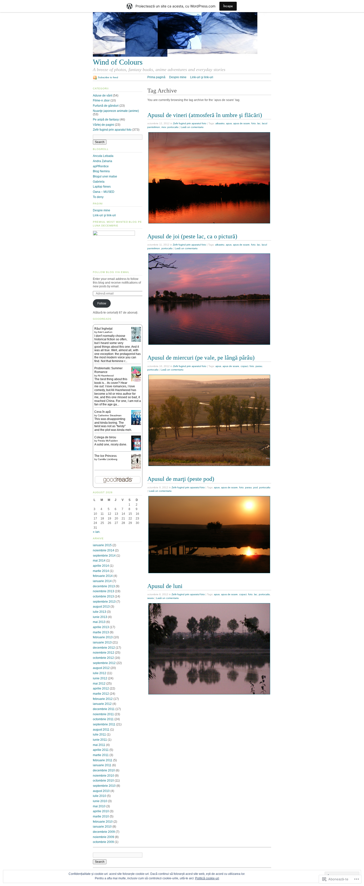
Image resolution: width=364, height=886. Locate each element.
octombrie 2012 (103, 658)
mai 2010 (99, 806)
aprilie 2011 (101, 750)
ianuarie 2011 (102, 765)
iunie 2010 (100, 801)
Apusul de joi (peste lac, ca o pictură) (192, 236)
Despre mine (177, 77)
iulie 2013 (99, 612)
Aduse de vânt (102, 95)
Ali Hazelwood (106, 375)
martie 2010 (101, 816)
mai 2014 (99, 560)
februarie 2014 (103, 576)
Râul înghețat (103, 328)
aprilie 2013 (101, 627)
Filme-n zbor (101, 100)
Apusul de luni (164, 586)
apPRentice (101, 166)
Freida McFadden (108, 440)
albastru (220, 123)
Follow (101, 303)
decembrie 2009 (104, 832)
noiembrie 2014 (103, 550)
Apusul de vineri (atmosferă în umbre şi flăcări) (204, 115)
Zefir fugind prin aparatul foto (189, 123)
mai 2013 (99, 622)
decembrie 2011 (104, 709)
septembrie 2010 (104, 786)
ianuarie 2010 (102, 826)
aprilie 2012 (101, 688)
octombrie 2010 (103, 780)
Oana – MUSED (103, 192)
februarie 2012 (103, 699)
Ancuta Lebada (103, 156)
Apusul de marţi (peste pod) (180, 478)
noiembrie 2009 (103, 837)
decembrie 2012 (104, 647)
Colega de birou (105, 437)
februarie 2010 (103, 821)
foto (253, 123)
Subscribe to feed (108, 77)
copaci (244, 366)
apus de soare (241, 123)
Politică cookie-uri (207, 878)
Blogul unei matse (105, 176)
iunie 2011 (100, 739)
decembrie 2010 (104, 770)
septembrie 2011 (104, 724)
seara (150, 598)
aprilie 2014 (101, 565)
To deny (98, 197)
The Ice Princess (105, 456)
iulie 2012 (99, 673)
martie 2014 (101, 571)
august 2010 (101, 791)
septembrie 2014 (104, 555)
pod (255, 487)
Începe (228, 6)
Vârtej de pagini (103, 124)
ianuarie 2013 (102, 642)
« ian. (96, 532)
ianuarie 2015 (102, 545)
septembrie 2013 (104, 601)
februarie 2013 (103, 637)
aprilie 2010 (101, 811)
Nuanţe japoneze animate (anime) (116, 111)
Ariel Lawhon (105, 332)
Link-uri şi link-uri (201, 77)
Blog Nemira (101, 171)
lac (258, 123)
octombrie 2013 (103, 596)
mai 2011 (99, 745)
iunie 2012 (100, 678)
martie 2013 (101, 632)
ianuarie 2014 (102, 581)
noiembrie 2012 (103, 652)
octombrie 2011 (103, 719)
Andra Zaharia (102, 161)
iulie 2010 (99, 796)
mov (163, 127)
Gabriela (98, 181)
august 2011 (101, 729)
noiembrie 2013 (103, 591)
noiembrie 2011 (103, 714)
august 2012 (101, 668)
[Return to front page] (182, 55)
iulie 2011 (99, 734)
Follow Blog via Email (111, 272)
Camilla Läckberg (107, 459)
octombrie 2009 (103, 842)
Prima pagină (156, 77)
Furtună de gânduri (106, 105)
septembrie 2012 (104, 663)
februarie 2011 (102, 760)
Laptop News (102, 186)
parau (259, 366)
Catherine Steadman (110, 415)
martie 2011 (101, 755)
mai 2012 (99, 683)
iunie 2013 (100, 617)
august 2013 (101, 606)
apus (229, 123)
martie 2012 (101, 693)
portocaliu (173, 127)
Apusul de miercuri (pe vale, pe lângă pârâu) (201, 357)
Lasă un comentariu (192, 127)
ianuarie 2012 (102, 704)
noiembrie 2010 (103, 775)
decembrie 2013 (104, 586)
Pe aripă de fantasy (106, 119)
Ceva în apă (102, 412)
